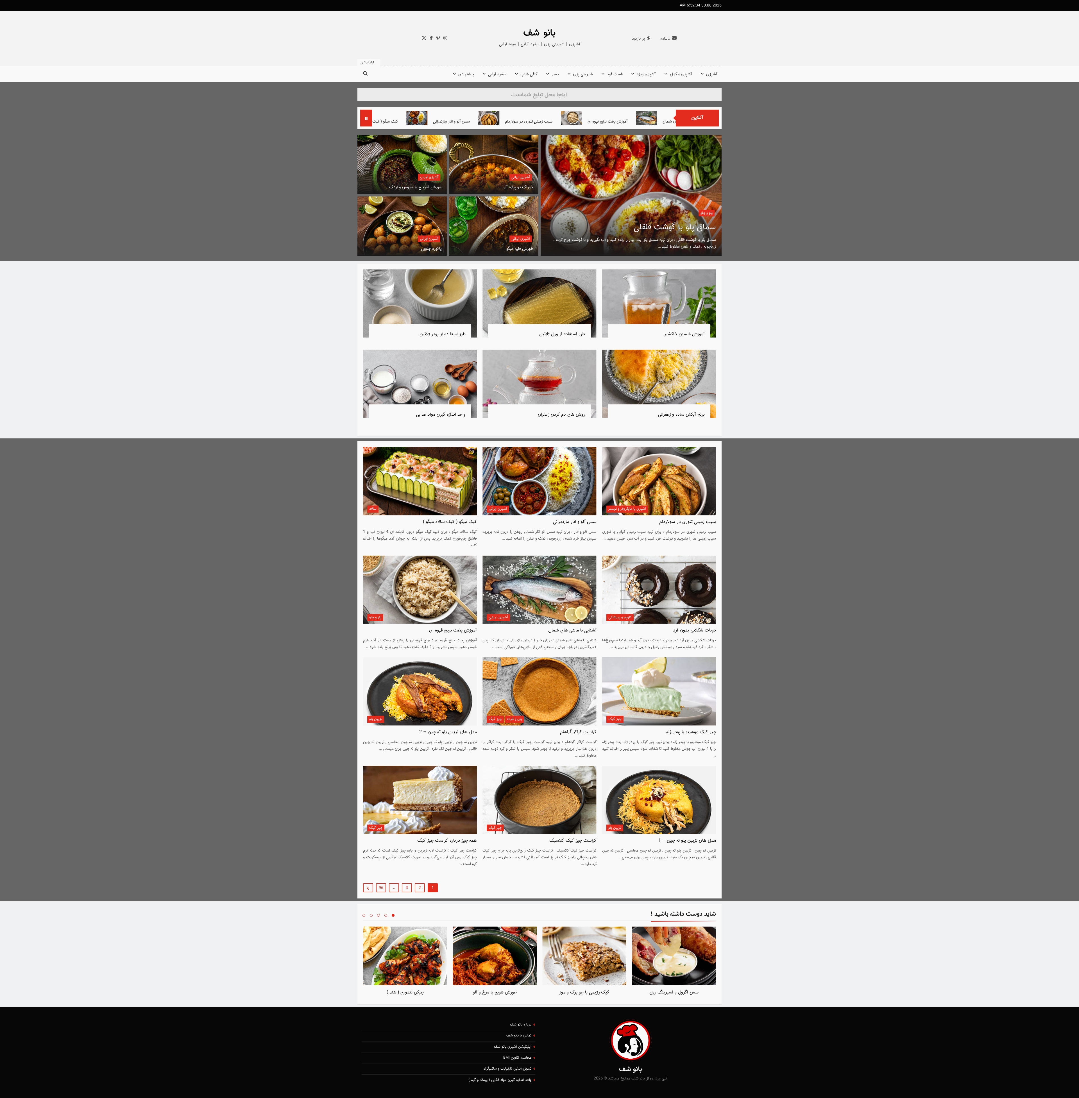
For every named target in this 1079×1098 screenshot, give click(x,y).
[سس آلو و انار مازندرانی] (545, 118)
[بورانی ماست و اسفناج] (631, 195)
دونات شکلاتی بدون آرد (428, 121)
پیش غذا (706, 213)
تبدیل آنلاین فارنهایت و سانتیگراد (507, 1069)
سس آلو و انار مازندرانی (579, 121)
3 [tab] (378, 915)
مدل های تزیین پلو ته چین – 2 (448, 732)
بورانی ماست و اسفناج (679, 227)
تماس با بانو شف (518, 1035)
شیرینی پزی (583, 74)
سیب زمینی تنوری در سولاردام (657, 121)
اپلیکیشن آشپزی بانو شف (512, 1047)
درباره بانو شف (520, 1024)
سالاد (373, 509)
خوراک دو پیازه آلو (518, 187)
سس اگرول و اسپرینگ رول (674, 992)
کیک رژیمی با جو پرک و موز (584, 992)
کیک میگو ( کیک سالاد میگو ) (503, 121)
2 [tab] (385, 915)
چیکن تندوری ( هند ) (405, 992)
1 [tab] (393, 915)
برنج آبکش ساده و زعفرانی (681, 414)
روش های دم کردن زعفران (561, 414)
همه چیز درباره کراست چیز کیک (447, 840)
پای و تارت (514, 719)
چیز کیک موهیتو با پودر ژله (691, 732)
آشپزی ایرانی (520, 177)
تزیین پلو (375, 719)
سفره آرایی (497, 74)
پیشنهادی (466, 74)
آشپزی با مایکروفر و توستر (627, 509)
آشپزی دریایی (498, 617)
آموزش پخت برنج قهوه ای (453, 630)
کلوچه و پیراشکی (620, 617)
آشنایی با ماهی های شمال (572, 630)
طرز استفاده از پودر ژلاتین (443, 334)
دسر (555, 74)
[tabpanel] (674, 963)
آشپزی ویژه (646, 74)
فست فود (615, 74)
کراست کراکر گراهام (578, 732)
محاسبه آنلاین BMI (517, 1058)
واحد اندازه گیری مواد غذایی (441, 414)
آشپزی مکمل (681, 74)
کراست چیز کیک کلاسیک (573, 840)
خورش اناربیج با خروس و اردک (415, 187)
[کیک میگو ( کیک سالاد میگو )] (464, 118)
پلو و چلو (375, 617)
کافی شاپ (529, 74)
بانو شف (539, 33)
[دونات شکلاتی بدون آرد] (393, 118)
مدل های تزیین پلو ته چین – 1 (687, 840)
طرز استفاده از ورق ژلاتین (562, 334)
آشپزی (711, 74)
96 (381, 888)
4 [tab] (371, 915)
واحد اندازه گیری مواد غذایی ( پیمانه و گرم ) (499, 1080)
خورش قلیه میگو (519, 248)
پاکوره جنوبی (431, 248)
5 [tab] (363, 915)
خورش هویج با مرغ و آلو (495, 992)
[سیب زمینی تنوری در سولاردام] (617, 118)
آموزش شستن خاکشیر (684, 334)
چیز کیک (615, 719)
